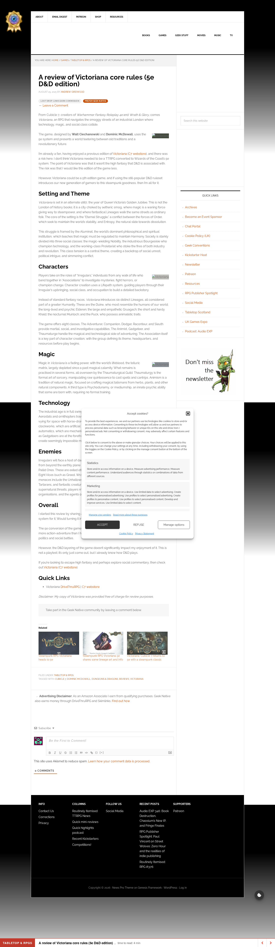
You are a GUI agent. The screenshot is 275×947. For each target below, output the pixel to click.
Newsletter (192, 264)
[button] (188, 413)
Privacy (44, 823)
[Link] (91, 752)
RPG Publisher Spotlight (201, 293)
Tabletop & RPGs (64, 675)
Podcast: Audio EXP (198, 331)
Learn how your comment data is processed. (119, 761)
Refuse (138, 524)
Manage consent (259, 895)
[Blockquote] (81, 752)
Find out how (121, 701)
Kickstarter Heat (196, 255)
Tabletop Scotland (197, 312)
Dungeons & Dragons (105, 679)
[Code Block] (86, 752)
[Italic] (55, 752)
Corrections (47, 817)
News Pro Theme (122, 887)
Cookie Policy (126, 533)
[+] (102, 752)
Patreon (190, 274)
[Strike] (65, 752)
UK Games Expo (196, 322)
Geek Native (63, 38)
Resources (192, 283)
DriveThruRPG (70, 587)
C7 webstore (137, 154)
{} (96, 752)
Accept (102, 524)
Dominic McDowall (79, 679)
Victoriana (120, 154)
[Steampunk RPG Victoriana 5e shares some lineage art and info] (103, 643)
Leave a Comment (55, 105)
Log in (183, 887)
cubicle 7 (60, 679)
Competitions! (81, 844)
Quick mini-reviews (85, 822)
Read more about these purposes (130, 515)
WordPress (170, 887)
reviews (124, 679)
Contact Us (46, 811)
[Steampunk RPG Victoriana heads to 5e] (59, 643)
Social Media (194, 302)
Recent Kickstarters (85, 839)
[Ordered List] (70, 752)
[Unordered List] (76, 752)
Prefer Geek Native (95, 101)
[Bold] (49, 752)
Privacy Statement (144, 533)
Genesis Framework (150, 887)
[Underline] (60, 752)
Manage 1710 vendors (100, 515)
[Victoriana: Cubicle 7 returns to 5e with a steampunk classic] (147, 643)
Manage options (174, 524)
